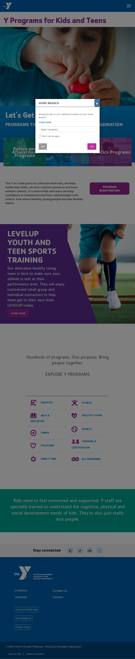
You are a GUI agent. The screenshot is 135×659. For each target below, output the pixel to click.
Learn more (45, 122)
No (42, 146)
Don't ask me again (51, 136)
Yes (92, 146)
